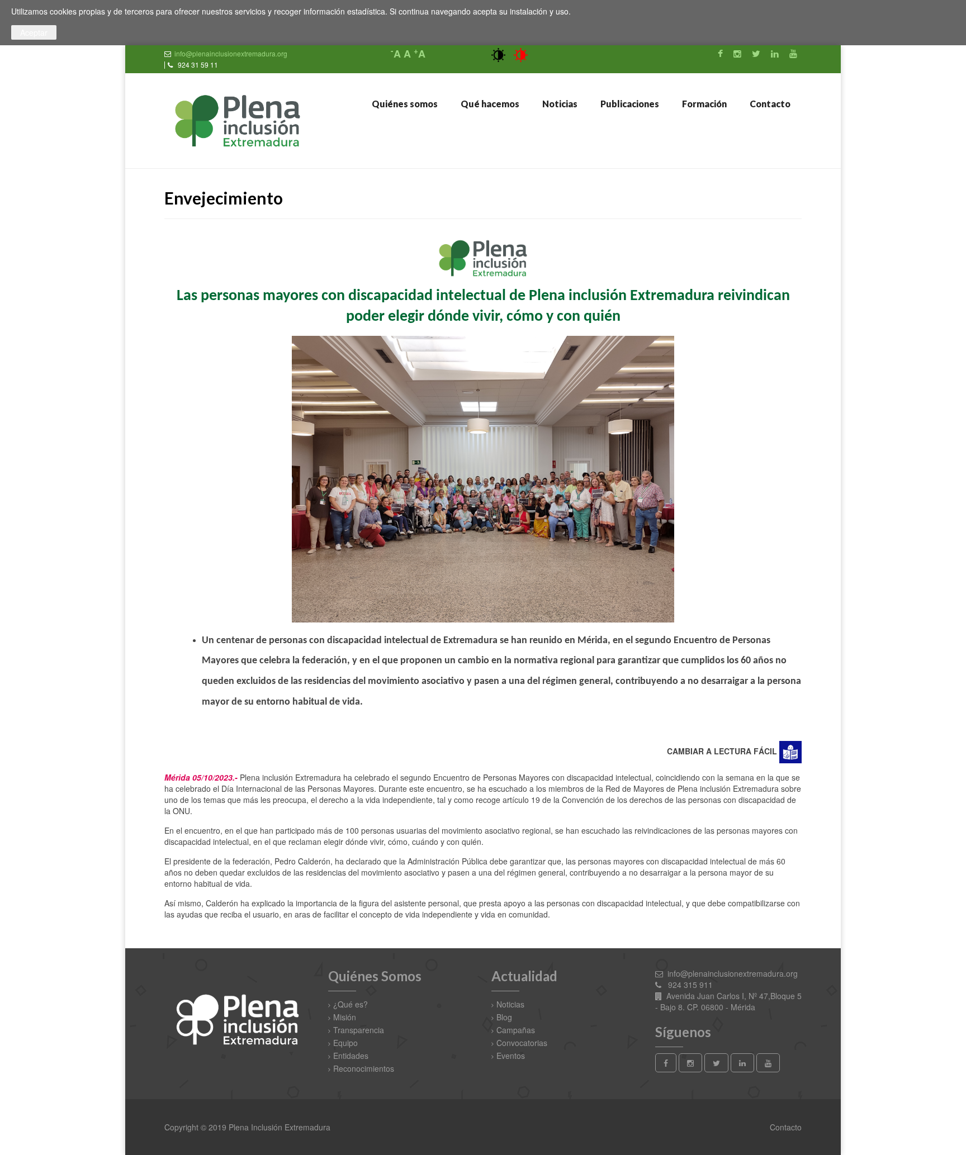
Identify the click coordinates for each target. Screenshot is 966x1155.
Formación (703, 103)
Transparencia (358, 1029)
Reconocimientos (363, 1068)
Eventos (510, 1055)
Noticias (559, 103)
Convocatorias (521, 1042)
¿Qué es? (350, 1004)
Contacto (769, 103)
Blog (504, 1017)
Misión (344, 1017)
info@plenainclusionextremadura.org (230, 53)
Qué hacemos (489, 103)
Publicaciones (629, 103)
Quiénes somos (404, 103)
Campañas (515, 1029)
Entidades (350, 1055)
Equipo (345, 1042)
